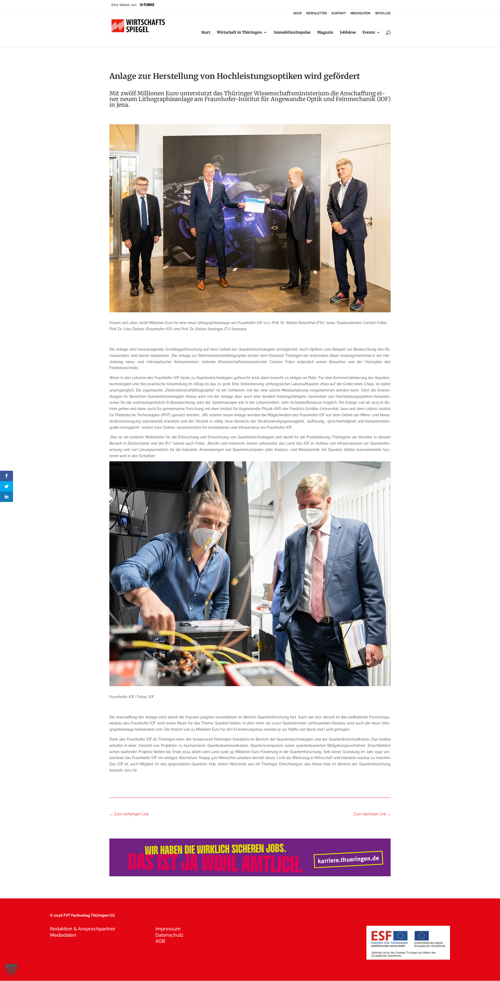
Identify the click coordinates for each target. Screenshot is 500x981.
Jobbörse (348, 32)
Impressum (168, 929)
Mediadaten (63, 935)
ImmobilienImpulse (292, 32)
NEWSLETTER (316, 13)
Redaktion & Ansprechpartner (83, 929)
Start (205, 32)
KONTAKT (339, 13)
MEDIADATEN (360, 13)
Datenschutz (169, 935)
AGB (160, 941)
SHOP (297, 13)
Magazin (325, 32)
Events (368, 32)
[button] (11, 969)
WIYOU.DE (383, 13)
